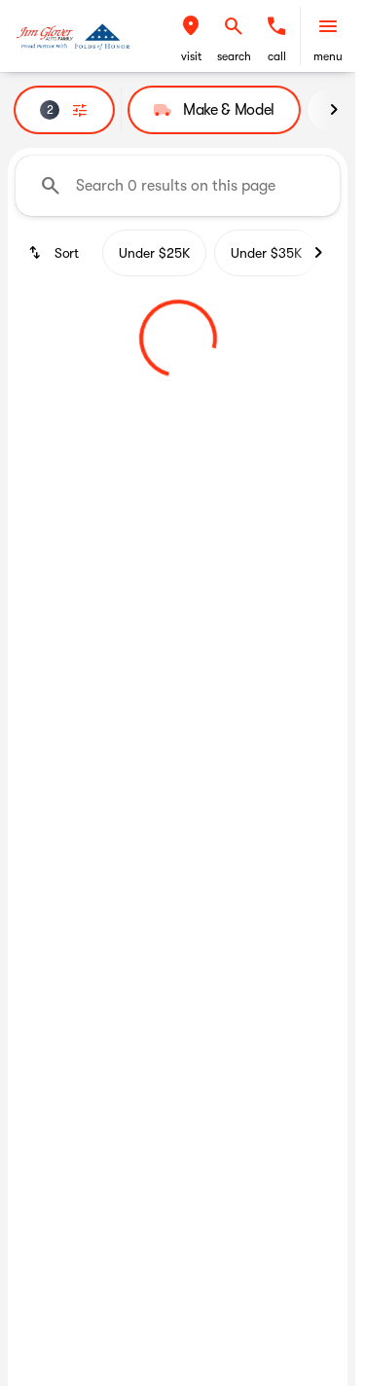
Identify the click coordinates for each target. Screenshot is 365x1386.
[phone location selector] (276, 26)
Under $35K (266, 253)
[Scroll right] (333, 110)
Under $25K (154, 253)
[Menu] (328, 26)
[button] (190, 36)
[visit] (190, 26)
